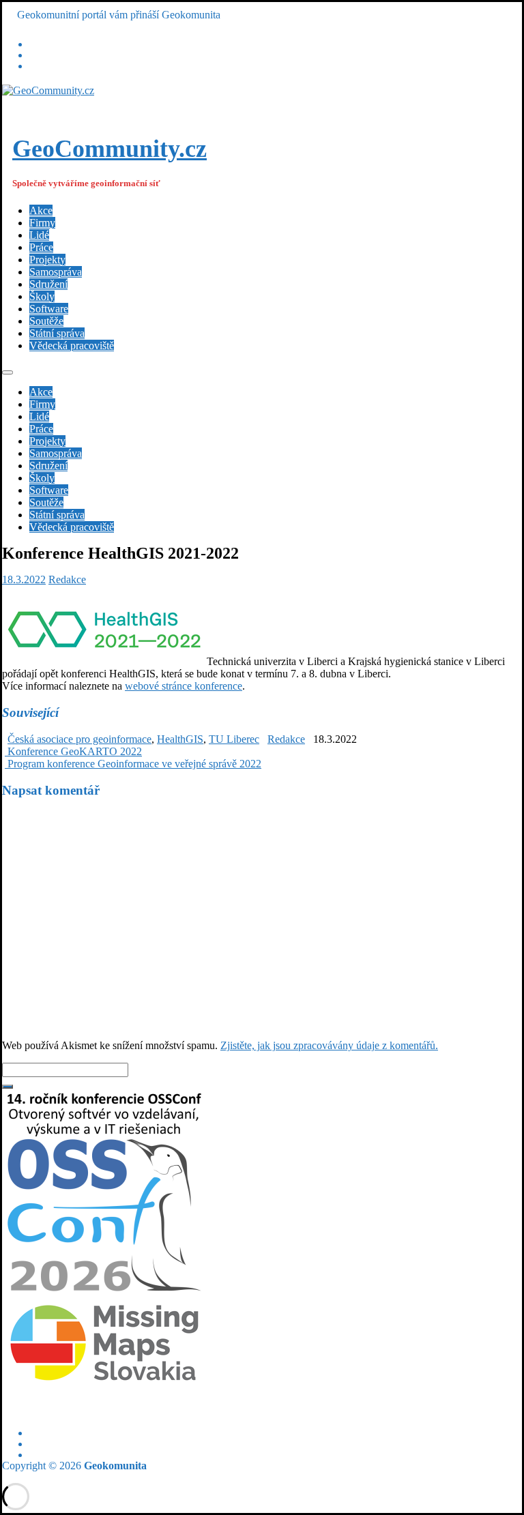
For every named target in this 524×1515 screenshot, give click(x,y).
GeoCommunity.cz (109, 148)
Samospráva (55, 272)
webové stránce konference (183, 686)
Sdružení (48, 284)
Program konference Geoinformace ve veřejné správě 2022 (133, 763)
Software (48, 308)
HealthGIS (180, 739)
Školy (42, 296)
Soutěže (46, 321)
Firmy (42, 223)
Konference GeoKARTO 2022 (73, 751)
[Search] (7, 1087)
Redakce (67, 579)
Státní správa (57, 333)
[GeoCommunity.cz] (48, 90)
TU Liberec (234, 739)
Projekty (47, 259)
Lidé (39, 235)
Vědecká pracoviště (71, 345)
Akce (41, 210)
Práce (41, 247)
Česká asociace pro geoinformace (79, 739)
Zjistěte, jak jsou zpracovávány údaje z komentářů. (329, 1045)
